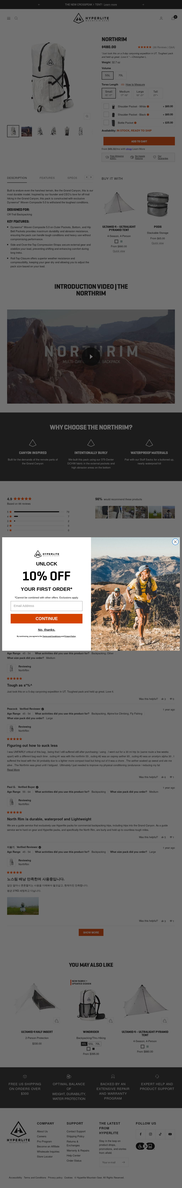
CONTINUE (47, 618)
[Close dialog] (175, 542)
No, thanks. (46, 630)
